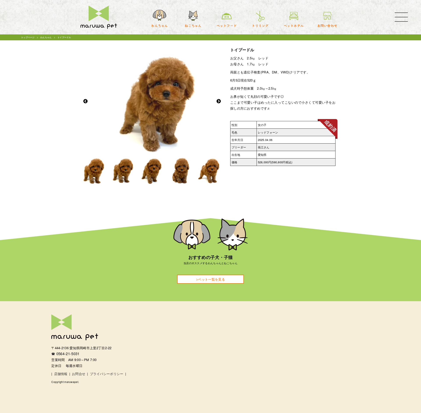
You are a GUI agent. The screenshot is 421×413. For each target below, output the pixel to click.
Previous (85, 101)
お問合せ (78, 373)
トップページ (28, 37)
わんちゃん (46, 37)
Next (218, 101)
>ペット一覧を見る (210, 279)
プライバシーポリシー (106, 373)
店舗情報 (61, 373)
